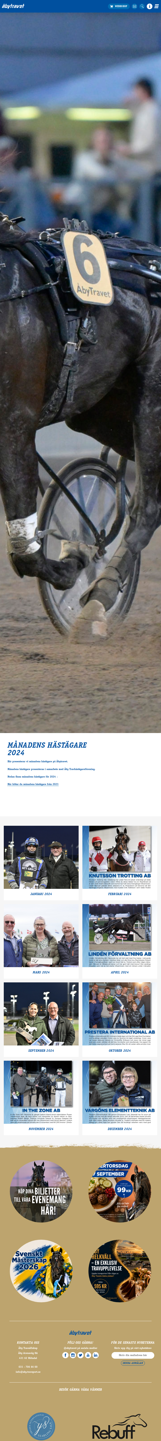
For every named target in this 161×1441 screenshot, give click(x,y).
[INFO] (149, 6)
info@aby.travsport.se (28, 1372)
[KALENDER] (134, 6)
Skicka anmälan (133, 1363)
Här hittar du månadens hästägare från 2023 (33, 784)
